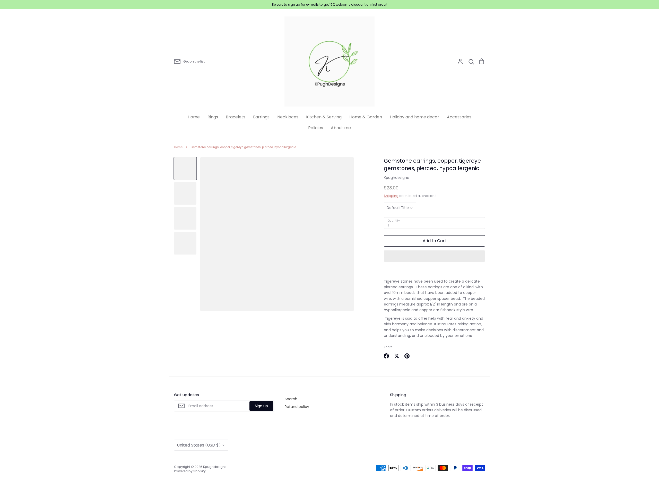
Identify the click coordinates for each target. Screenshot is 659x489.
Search (291, 398)
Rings (212, 117)
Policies (315, 128)
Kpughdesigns (396, 177)
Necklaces (287, 117)
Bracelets (235, 117)
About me (341, 128)
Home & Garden (365, 117)
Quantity (393, 220)
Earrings (261, 117)
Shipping (391, 196)
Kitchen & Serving (324, 117)
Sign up (261, 405)
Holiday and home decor (414, 117)
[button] (434, 256)
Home (194, 117)
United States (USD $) (199, 445)
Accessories (459, 117)
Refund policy (297, 406)
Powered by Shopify (190, 471)
